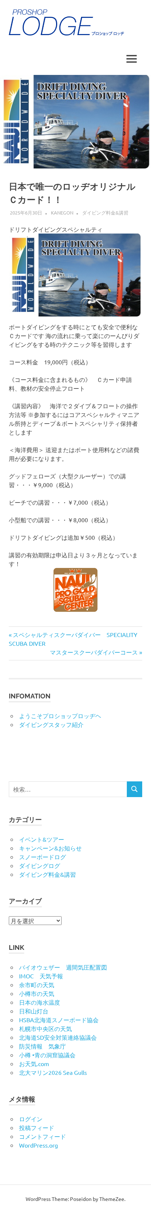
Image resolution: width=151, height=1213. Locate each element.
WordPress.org (38, 1145)
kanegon (62, 212)
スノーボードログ (42, 856)
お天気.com (34, 1063)
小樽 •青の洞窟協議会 (47, 1054)
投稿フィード (36, 1127)
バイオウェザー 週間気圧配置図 (63, 967)
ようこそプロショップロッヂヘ (60, 715)
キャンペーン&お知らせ (50, 848)
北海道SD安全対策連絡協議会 (58, 1037)
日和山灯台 (33, 1011)
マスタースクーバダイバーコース (94, 652)
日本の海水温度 (39, 1002)
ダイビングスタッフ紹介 (51, 724)
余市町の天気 (36, 984)
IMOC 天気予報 (41, 975)
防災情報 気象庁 (42, 1046)
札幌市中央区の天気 (45, 1028)
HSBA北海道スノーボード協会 (59, 1019)
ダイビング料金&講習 (105, 212)
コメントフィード (42, 1136)
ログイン (31, 1118)
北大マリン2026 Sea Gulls (53, 1072)
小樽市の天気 (36, 993)
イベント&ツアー (41, 839)
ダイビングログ (39, 865)
